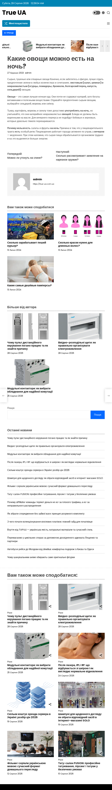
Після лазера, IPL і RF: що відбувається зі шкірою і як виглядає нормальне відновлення (82, 49)
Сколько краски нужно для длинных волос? (75, 244)
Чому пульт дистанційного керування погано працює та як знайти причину (27, 346)
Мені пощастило (18, 23)
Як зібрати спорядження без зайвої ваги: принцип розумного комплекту (45, 513)
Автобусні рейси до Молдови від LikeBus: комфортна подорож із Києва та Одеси (50, 549)
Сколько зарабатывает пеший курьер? (26, 244)
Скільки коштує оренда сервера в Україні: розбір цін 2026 (38, 470)
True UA (14, 13)
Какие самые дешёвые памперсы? (29, 285)
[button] (102, 46)
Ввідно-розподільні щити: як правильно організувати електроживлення (77, 346)
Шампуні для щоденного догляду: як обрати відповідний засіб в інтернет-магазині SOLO (55, 478)
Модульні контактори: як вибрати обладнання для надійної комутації (32, 47)
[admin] (21, 181)
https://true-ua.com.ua (43, 184)
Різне (9, 613)
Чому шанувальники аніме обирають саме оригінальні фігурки (41, 557)
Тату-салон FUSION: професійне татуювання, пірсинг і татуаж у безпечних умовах (51, 494)
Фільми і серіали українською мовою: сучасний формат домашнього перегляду (49, 486)
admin (28, 72)
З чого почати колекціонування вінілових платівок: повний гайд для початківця (49, 521)
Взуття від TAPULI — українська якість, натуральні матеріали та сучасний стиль (49, 529)
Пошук (10, 408)
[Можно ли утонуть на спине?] (3, 395)
